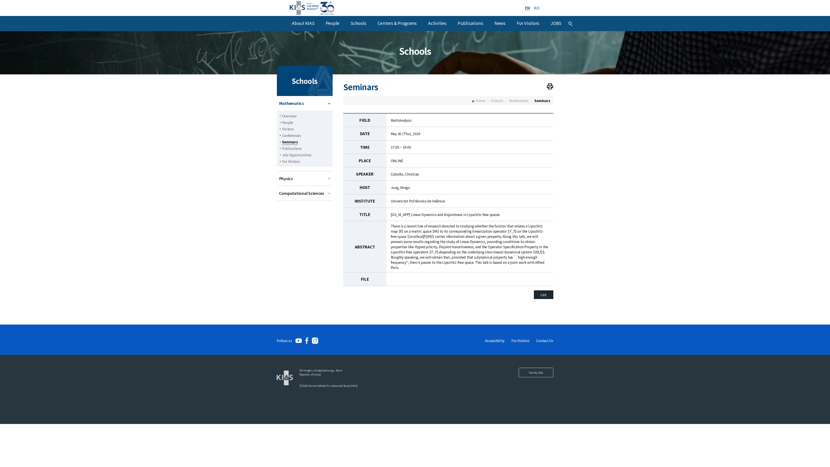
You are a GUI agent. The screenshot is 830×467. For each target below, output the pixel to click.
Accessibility (494, 340)
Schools (358, 23)
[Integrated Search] (570, 23)
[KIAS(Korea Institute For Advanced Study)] (312, 8)
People (333, 23)
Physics (286, 178)
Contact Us (544, 340)
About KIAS (303, 23)
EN (527, 8)
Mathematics (291, 103)
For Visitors (528, 23)
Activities (437, 23)
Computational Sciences (301, 193)
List (543, 294)
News (500, 23)
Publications (470, 23)
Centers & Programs (397, 23)
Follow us (284, 340)
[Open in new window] (298, 340)
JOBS (556, 23)
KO (537, 8)
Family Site (536, 372)
